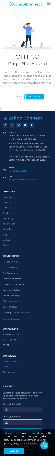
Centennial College (11, 296)
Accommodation (10, 362)
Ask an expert (9, 224)
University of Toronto (12, 279)
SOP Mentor (8, 345)
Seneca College (10, 307)
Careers (6, 240)
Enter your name (12, 404)
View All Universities (12, 319)
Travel (5, 367)
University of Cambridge (13, 284)
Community (8, 219)
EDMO (5, 208)
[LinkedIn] (32, 125)
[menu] (48, 4)
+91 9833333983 (17, 171)
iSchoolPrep (8, 229)
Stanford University (11, 273)
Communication (10, 372)
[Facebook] (5, 125)
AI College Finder (10, 340)
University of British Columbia (16, 313)
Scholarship (8, 213)
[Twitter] (18, 125)
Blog (5, 235)
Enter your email (12, 416)
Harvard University (11, 262)
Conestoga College (11, 290)
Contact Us (8, 245)
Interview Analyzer (11, 335)
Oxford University (10, 268)
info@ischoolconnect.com (23, 179)
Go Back (18, 96)
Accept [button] (14, 451)
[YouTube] (25, 125)
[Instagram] (12, 125)
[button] (44, 445)
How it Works (8, 197)
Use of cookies (29, 443)
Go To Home (35, 96)
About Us (7, 203)
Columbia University (12, 301)
